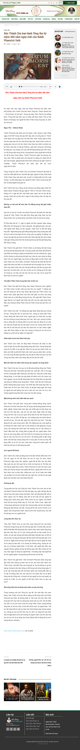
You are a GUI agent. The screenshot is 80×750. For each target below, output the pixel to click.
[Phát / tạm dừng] (7, 86)
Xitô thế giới (30, 718)
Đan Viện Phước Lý (32, 721)
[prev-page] (5, 704)
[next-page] (8, 704)
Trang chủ (6, 25)
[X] (56, 3)
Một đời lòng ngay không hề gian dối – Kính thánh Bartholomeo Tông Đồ (68, 61)
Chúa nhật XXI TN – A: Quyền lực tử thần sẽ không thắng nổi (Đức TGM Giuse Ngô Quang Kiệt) (68, 69)
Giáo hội (17, 25)
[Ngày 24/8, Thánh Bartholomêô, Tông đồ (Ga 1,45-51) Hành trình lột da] (27, 692)
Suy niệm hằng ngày (11, 699)
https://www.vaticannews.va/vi (14, 631)
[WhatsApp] (36, 673)
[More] (48, 49)
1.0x (50, 86)
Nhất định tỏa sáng (43, 699)
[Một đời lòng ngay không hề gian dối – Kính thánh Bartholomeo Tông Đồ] (58, 60)
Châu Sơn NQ (65, 65)
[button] (61, 2)
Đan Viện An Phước (32, 729)
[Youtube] (18, 729)
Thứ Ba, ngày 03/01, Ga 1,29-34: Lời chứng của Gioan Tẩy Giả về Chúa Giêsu (40, 662)
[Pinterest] (31, 673)
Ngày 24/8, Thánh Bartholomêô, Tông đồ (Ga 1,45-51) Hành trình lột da (27, 698)
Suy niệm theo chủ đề (68, 58)
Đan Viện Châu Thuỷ (33, 726)
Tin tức (12, 25)
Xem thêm (64, 75)
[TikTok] (54, 3)
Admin (8, 44)
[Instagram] (51, 3)
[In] (18, 673)
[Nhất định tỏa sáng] (43, 692)
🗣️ (60, 86)
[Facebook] (49, 3)
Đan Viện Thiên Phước (33, 723)
